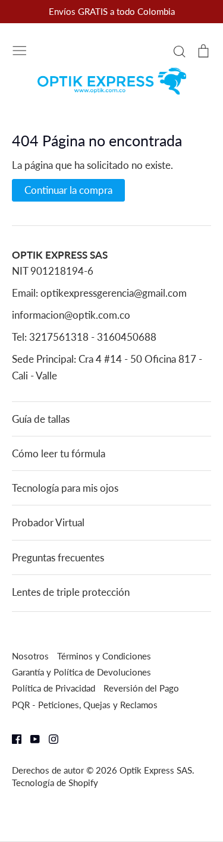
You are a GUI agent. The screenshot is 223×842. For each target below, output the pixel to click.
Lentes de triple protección (71, 592)
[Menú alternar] (19, 49)
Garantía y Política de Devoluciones (81, 672)
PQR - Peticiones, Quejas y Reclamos (85, 704)
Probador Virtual (48, 522)
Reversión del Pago (141, 688)
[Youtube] (30, 738)
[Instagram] (49, 738)
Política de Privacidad (53, 688)
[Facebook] (12, 738)
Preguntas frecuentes (58, 557)
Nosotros (30, 656)
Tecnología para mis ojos (65, 488)
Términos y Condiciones (104, 656)
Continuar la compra (68, 190)
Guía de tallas (41, 419)
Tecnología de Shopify (55, 782)
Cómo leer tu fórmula (58, 453)
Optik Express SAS (156, 770)
